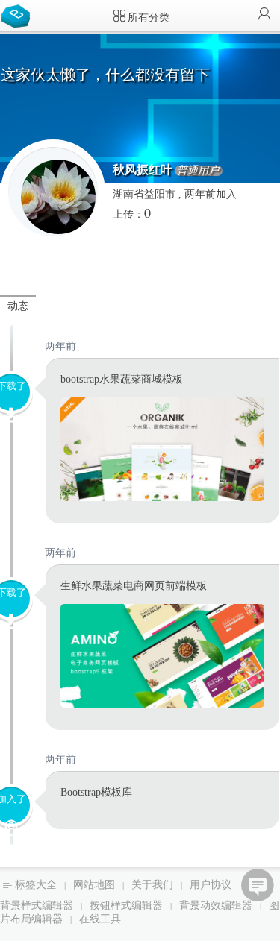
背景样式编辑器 (36, 905)
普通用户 (198, 171)
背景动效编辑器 (215, 905)
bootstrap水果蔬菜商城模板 (121, 379)
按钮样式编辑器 (126, 905)
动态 (17, 306)
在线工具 (100, 919)
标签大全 (36, 884)
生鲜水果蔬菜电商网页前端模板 (133, 585)
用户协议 (210, 884)
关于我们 (152, 884)
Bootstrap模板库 (18, 15)
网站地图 (94, 884)
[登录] (264, 15)
